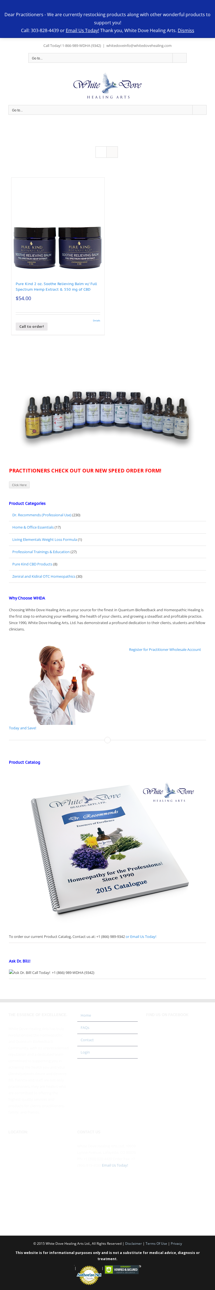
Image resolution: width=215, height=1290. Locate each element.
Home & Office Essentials (33, 527)
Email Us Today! (115, 1165)
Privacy (176, 1243)
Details (96, 320)
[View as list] (112, 152)
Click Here (19, 485)
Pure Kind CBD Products (32, 564)
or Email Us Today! (141, 936)
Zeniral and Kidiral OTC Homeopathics (43, 576)
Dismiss (186, 30)
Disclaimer (133, 1243)
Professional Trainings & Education (41, 551)
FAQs (85, 1027)
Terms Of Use (156, 1243)
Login (85, 1052)
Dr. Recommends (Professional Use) (41, 514)
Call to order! (31, 326)
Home (86, 1015)
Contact (87, 1039)
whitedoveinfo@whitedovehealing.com (139, 45)
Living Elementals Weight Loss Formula (44, 539)
